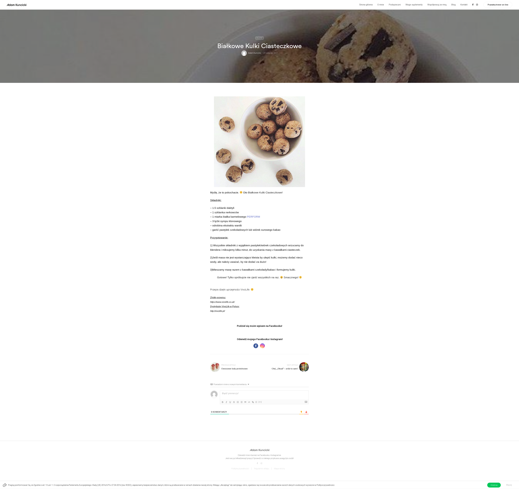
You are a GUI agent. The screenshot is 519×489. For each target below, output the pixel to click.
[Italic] (226, 402)
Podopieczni (395, 4)
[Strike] (234, 402)
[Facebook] (255, 345)
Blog (453, 4)
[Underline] (230, 402)
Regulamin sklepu (261, 469)
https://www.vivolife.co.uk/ (222, 302)
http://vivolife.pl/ (217, 311)
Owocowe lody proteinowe (234, 368)
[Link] (253, 402)
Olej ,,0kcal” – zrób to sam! (285, 368)
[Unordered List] (241, 402)
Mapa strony (279, 469)
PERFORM (253, 216)
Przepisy (259, 38)
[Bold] (222, 402)
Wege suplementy (414, 4)
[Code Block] (249, 402)
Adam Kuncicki (254, 53)
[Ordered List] (238, 402)
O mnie (380, 4)
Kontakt (464, 4)
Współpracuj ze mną (437, 4)
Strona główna (366, 4)
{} (256, 402)
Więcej (509, 485)
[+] (260, 402)
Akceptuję (494, 485)
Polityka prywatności (240, 469)
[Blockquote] (245, 402)
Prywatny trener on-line (498, 5)
